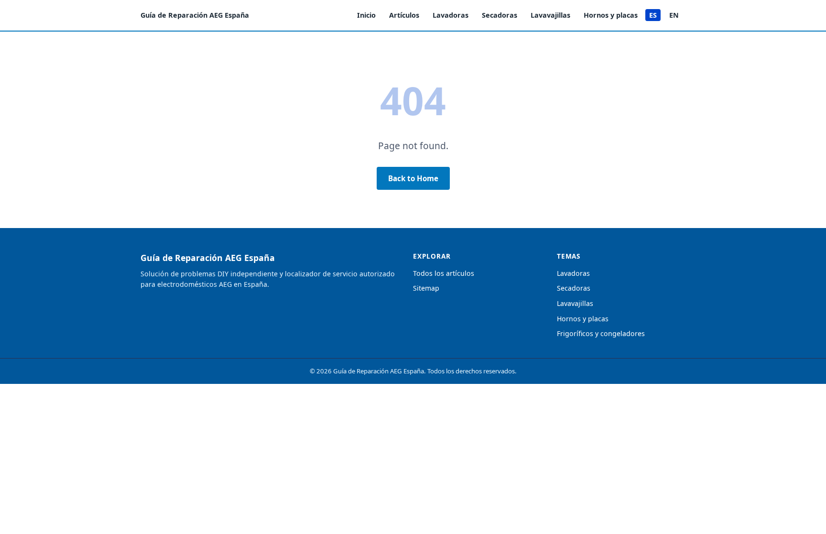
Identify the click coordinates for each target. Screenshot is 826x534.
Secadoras (499, 15)
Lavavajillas (550, 15)
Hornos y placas (611, 15)
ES (653, 15)
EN (674, 15)
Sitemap (426, 288)
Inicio (366, 15)
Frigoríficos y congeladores (601, 333)
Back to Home (413, 178)
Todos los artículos (443, 273)
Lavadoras (450, 15)
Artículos (404, 15)
